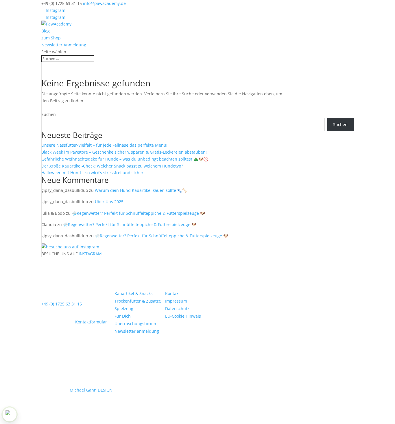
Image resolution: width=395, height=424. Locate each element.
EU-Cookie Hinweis (183, 316)
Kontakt (172, 293)
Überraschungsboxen (135, 323)
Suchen (48, 114)
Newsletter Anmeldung (63, 45)
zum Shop (51, 38)
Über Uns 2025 (109, 201)
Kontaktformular (91, 322)
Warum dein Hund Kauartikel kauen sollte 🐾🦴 (141, 190)
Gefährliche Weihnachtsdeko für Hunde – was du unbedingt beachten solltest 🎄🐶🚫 (124, 159)
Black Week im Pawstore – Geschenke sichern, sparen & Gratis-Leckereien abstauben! (124, 152)
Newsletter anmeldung (137, 331)
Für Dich (123, 316)
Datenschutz (177, 308)
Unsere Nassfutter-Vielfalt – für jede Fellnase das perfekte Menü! (104, 145)
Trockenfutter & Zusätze (138, 301)
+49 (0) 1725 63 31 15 (61, 304)
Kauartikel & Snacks (134, 293)
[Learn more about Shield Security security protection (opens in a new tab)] (9, 414)
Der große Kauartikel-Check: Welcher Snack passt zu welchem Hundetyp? (112, 166)
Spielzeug (124, 308)
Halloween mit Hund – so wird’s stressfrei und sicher (92, 172)
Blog (45, 31)
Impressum (176, 301)
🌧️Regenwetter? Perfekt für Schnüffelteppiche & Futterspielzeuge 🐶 (138, 213)
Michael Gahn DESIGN (91, 390)
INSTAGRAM (90, 253)
